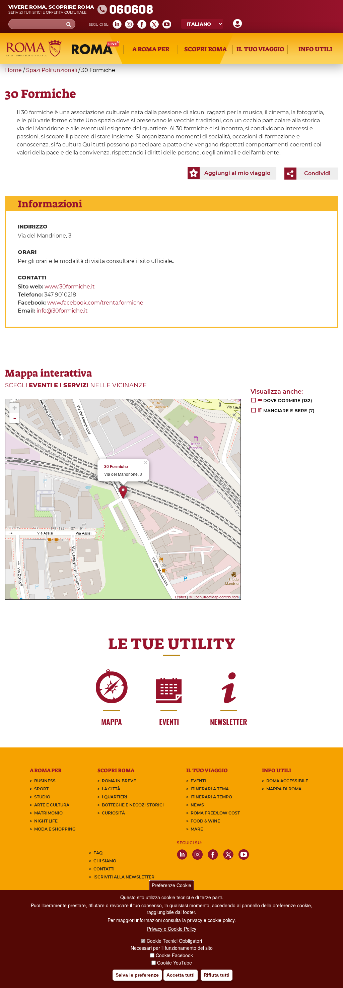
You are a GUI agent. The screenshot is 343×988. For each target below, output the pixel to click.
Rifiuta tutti (216, 975)
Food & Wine (205, 821)
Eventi (198, 780)
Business (45, 780)
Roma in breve (119, 780)
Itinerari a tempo (211, 796)
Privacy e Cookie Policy (171, 928)
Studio (42, 796)
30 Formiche (116, 466)
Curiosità (113, 812)
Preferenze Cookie (171, 885)
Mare (197, 829)
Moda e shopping (54, 829)
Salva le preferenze (137, 975)
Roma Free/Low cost (215, 812)
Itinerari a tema (210, 788)
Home (13, 70)
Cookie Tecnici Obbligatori (174, 940)
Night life (46, 821)
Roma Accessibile (287, 780)
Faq (97, 852)
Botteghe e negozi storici (133, 804)
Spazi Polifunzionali (51, 70)
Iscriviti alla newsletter (123, 876)
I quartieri (114, 796)
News (197, 804)
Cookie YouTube (174, 962)
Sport (41, 788)
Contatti (104, 868)
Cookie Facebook (174, 955)
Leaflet (180, 596)
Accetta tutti (180, 975)
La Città (111, 788)
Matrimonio (48, 812)
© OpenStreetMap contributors (214, 596)
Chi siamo (104, 860)
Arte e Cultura (51, 804)
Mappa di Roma (283, 788)
